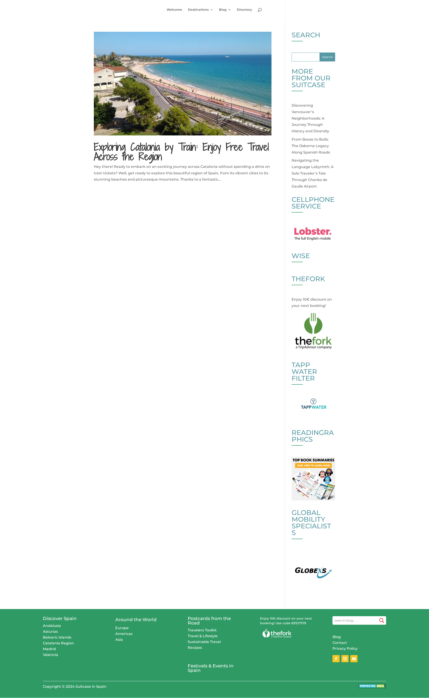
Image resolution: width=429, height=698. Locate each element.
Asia (119, 639)
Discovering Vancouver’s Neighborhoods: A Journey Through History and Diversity (310, 118)
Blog (223, 10)
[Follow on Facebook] (336, 658)
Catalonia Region (58, 643)
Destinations (198, 10)
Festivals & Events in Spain (210, 668)
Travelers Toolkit (202, 630)
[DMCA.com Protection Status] (372, 687)
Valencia (50, 655)
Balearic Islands (57, 637)
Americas (123, 634)
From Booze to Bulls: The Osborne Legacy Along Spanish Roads (311, 145)
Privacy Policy (345, 648)
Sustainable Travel (204, 642)
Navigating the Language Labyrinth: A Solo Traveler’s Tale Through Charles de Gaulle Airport (313, 173)
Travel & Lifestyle (203, 636)
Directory (244, 10)
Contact (339, 643)
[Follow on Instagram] (345, 658)
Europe (122, 628)
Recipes (195, 647)
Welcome (174, 10)
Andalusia (52, 626)
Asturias (50, 631)
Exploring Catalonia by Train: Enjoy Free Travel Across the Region (181, 152)
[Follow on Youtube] (354, 658)
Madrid (49, 649)
